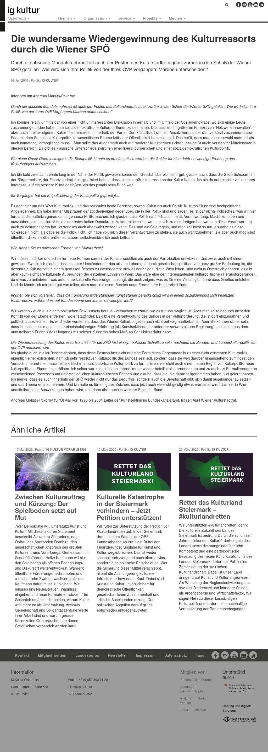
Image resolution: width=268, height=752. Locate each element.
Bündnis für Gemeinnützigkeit (192, 688)
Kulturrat (186, 698)
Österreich (17, 18)
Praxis (39, 449)
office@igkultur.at (80, 686)
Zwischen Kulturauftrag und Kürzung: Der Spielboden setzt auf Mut (50, 507)
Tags (200, 655)
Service (125, 18)
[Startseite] (29, 11)
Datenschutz (175, 655)
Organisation (95, 18)
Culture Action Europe (196, 679)
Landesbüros (87, 655)
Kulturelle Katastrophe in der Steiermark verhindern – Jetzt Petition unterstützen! (130, 507)
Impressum (145, 655)
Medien (176, 18)
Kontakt (22, 655)
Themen (65, 18)
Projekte (151, 18)
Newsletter (117, 655)
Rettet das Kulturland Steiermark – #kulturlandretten (210, 509)
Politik (35, 80)
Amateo (200, 709)
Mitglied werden (52, 655)
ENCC (184, 709)
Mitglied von (192, 671)
